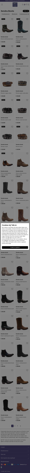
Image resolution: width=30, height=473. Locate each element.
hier (9, 237)
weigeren (6, 240)
